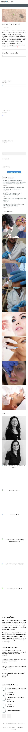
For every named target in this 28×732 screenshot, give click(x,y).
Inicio (4, 727)
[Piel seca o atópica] (14, 67)
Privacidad (20, 727)
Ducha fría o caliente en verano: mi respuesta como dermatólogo (12, 194)
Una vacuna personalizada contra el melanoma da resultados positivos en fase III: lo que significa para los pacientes (14, 182)
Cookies (14, 729)
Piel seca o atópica (7, 81)
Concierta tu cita (6, 111)
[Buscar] (26, 5)
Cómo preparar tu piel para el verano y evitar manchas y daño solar (13, 204)
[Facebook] (4, 716)
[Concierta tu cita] (14, 97)
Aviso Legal (12, 727)
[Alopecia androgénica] (14, 127)
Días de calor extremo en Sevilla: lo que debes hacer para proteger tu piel (13, 188)
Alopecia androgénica (7, 141)
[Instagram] (9, 716)
